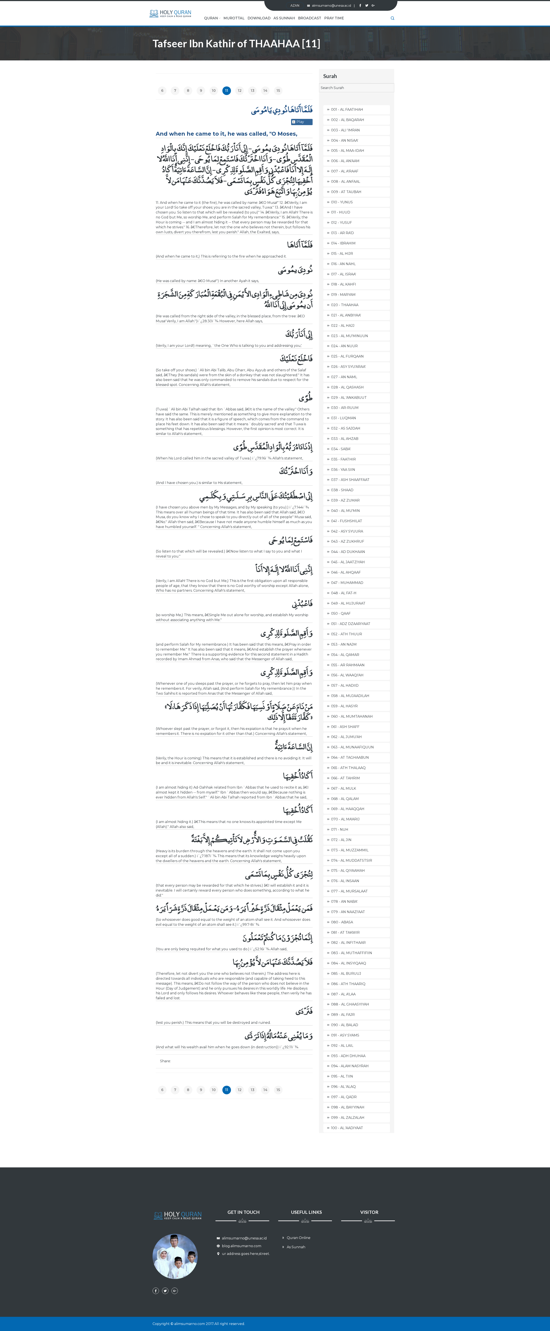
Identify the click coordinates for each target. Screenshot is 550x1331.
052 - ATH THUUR (346, 634)
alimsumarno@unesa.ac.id (333, 6)
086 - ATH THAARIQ (348, 984)
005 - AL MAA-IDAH (347, 151)
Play (300, 122)
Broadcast (309, 18)
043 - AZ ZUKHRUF (347, 541)
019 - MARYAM (343, 295)
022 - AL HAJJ (342, 326)
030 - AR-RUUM (345, 408)
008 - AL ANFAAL (345, 182)
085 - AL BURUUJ (346, 974)
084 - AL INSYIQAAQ (348, 963)
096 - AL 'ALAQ (343, 1087)
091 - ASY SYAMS (345, 1035)
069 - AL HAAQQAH (347, 809)
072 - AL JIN (341, 840)
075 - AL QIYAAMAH (348, 871)
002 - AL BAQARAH (347, 120)
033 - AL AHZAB (344, 439)
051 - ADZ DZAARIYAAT (350, 624)
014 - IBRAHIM (343, 243)
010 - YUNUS (342, 202)
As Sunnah (284, 18)
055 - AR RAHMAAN (348, 665)
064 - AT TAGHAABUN (350, 757)
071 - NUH (339, 829)
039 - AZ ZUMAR (345, 500)
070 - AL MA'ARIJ (345, 819)
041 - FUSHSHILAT (346, 521)
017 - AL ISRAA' (343, 274)
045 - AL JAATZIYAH (348, 562)
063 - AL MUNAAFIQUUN (352, 747)
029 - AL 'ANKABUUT (349, 398)
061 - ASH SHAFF (345, 727)
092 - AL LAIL (342, 1046)
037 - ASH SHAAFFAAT (350, 480)
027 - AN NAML (344, 377)
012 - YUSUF (341, 223)
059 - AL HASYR (344, 706)
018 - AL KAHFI (343, 284)
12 (239, 91)
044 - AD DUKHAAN (348, 552)
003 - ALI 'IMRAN (345, 130)
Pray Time (334, 18)
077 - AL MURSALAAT (349, 891)
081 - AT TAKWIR (345, 932)
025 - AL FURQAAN (347, 356)
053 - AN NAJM (344, 644)
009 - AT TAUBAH (346, 192)
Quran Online (298, 1238)
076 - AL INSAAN (345, 881)
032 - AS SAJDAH (345, 428)
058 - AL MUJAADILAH (350, 696)
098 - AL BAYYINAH (347, 1107)
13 (252, 91)
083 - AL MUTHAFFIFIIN (351, 953)
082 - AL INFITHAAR (348, 943)
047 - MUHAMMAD (347, 583)
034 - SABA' (341, 449)
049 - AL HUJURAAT (348, 603)
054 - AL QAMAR (345, 655)
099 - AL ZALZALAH (347, 1118)
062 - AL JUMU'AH (346, 737)
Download (259, 18)
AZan (294, 6)
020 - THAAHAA (344, 305)
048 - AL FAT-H (343, 593)
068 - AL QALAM (345, 799)
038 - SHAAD (342, 490)
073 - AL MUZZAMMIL (349, 850)
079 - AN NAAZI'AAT (348, 912)
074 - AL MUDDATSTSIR (351, 860)
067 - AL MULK (343, 788)
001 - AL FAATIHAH (347, 109)
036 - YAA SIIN (343, 470)
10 (214, 91)
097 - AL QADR (344, 1097)
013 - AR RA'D (342, 233)
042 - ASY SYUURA (347, 531)
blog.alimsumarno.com (241, 1246)
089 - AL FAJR (343, 1015)
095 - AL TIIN (342, 1076)
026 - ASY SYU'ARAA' (348, 367)
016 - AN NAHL (343, 264)
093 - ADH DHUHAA (348, 1056)
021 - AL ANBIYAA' (346, 315)
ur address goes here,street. (245, 1254)
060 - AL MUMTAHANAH (352, 716)
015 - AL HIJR (342, 254)
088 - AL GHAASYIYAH (350, 1004)
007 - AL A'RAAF (344, 171)
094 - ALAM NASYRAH (350, 1066)
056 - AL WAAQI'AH (347, 675)
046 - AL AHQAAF (346, 572)
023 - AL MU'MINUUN (349, 336)
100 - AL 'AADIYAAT (347, 1128)
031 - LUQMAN (343, 418)
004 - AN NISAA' (344, 140)
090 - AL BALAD (344, 1025)
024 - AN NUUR (344, 346)
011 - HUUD (340, 212)
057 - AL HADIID (345, 685)
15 (278, 91)
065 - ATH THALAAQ (348, 768)
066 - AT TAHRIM (345, 778)
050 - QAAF (341, 613)
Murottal (233, 18)
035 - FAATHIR (343, 459)
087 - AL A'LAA (343, 994)
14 (265, 91)
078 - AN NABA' (344, 902)
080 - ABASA (342, 922)
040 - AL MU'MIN (345, 511)
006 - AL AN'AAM (345, 161)
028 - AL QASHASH (347, 387)
